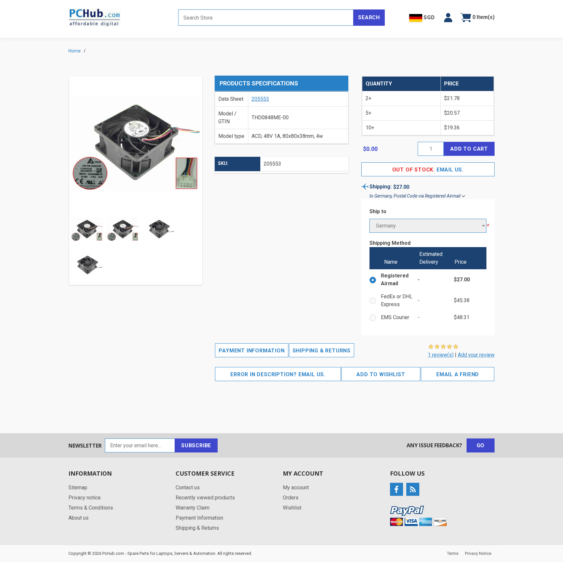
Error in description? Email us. (277, 374)
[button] (448, 17)
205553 (260, 99)
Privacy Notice (478, 553)
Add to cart (469, 149)
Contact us (188, 487)
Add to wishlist (380, 374)
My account (296, 487)
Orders (290, 498)
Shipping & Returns (322, 351)
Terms (452, 553)
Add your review (476, 355)
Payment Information (251, 351)
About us (78, 518)
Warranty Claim (192, 508)
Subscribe (196, 445)
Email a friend (457, 374)
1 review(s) (441, 355)
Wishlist (292, 508)
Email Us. (428, 170)
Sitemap (77, 487)
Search (369, 17)
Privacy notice (84, 498)
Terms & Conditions (90, 508)
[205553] (123, 229)
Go (481, 445)
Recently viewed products (205, 498)
